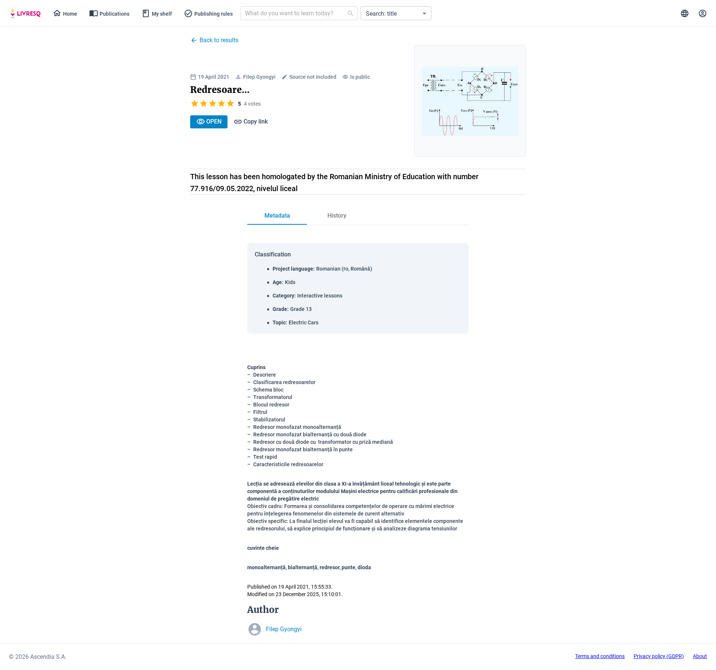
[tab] (25, 13)
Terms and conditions (600, 656)
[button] (396, 13)
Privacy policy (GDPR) (659, 656)
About (700, 656)
